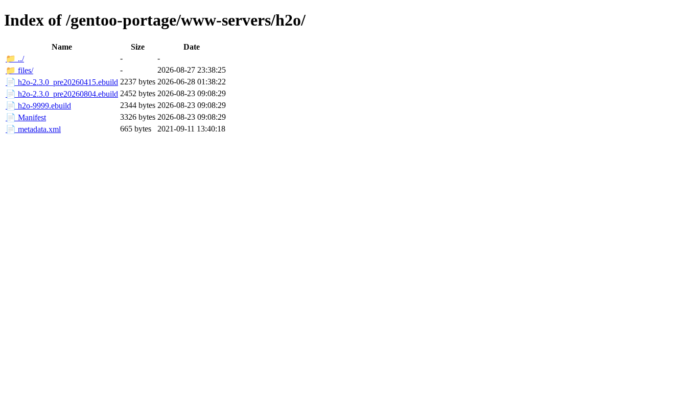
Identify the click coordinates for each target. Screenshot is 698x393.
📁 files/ (19, 70)
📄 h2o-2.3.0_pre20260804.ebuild (62, 94)
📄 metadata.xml (33, 129)
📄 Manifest (26, 117)
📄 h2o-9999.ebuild (38, 105)
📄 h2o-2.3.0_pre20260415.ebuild (62, 82)
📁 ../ (15, 58)
